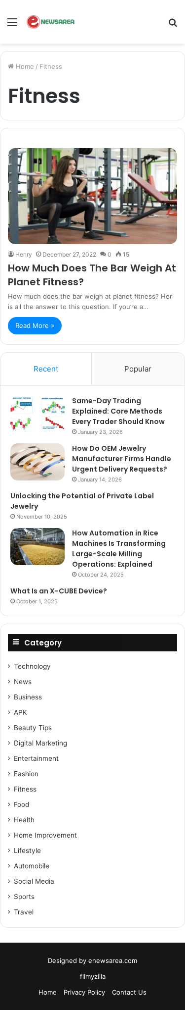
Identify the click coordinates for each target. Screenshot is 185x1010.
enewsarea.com (112, 960)
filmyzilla (93, 976)
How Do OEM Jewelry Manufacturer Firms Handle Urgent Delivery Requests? (121, 458)
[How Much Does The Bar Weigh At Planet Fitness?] (92, 196)
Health (24, 820)
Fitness (25, 789)
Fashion (26, 774)
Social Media (34, 881)
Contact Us (129, 992)
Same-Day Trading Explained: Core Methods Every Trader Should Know (118, 411)
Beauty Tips (33, 728)
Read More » (34, 325)
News (23, 682)
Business (28, 697)
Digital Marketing (40, 743)
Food (21, 804)
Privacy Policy (84, 992)
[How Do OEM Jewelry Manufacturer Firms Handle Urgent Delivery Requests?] (37, 461)
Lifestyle (27, 850)
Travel (24, 912)
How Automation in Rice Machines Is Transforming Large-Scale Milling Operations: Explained (119, 548)
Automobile (31, 866)
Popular (137, 368)
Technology (32, 666)
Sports (24, 897)
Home (24, 66)
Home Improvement (45, 835)
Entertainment (36, 758)
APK (20, 712)
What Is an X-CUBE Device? (58, 591)
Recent (46, 368)
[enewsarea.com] (51, 22)
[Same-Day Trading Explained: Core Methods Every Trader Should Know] (37, 414)
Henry (23, 254)
